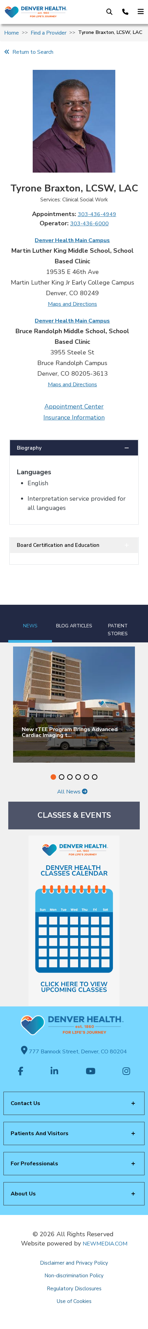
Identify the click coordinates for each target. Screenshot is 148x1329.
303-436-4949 (97, 214)
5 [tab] (86, 777)
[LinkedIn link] (54, 1072)
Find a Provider (48, 33)
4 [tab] (78, 777)
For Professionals (34, 1163)
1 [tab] (53, 777)
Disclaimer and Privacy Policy (74, 1262)
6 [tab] (94, 777)
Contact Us (25, 1103)
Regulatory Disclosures (74, 1288)
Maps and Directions (72, 304)
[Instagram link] (126, 1072)
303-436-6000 (89, 223)
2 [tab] (61, 777)
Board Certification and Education (58, 545)
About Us (23, 1194)
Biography (29, 447)
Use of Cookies (74, 1301)
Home (11, 33)
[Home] (35, 12)
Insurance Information (74, 417)
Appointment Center (74, 406)
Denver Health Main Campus (72, 240)
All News (69, 791)
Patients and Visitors (39, 1133)
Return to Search (31, 52)
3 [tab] (70, 777)
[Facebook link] (20, 1072)
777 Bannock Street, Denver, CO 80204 (77, 1051)
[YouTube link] (90, 1072)
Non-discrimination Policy (74, 1275)
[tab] (30, 624)
